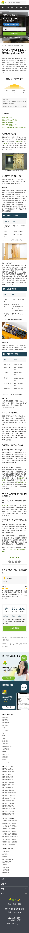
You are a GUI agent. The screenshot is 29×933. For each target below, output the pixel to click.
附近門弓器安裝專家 (8, 771)
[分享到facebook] (10, 562)
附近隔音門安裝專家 (8, 803)
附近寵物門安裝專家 (8, 806)
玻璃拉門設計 (6, 743)
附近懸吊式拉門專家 (8, 785)
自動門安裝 (5, 749)
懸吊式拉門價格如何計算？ (9, 120)
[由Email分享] (13, 562)
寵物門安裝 (5, 754)
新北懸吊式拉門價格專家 (9, 823)
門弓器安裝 (5, 722)
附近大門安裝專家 (7, 779)
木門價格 (5, 854)
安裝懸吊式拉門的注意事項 (9, 125)
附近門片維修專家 (7, 774)
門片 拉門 (15, 644)
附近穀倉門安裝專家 (8, 811)
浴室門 (4, 733)
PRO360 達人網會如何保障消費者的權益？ (14, 127)
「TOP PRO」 (6, 505)
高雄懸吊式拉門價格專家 (9, 831)
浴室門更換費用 (6, 862)
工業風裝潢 (19, 141)
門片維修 (5, 725)
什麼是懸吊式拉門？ (7, 117)
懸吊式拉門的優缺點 (7, 122)
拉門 (16, 637)
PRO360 (4, 45)
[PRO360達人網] (9, 905)
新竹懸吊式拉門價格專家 (9, 839)
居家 (10, 644)
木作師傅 (18, 482)
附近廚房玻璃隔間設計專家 (10, 793)
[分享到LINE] (19, 562)
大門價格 (5, 856)
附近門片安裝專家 (7, 769)
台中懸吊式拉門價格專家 (9, 826)
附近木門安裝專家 (7, 777)
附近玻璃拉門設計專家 (8, 798)
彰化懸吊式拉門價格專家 (9, 844)
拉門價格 (5, 864)
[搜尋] (9, 2)
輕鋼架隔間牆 (22, 478)
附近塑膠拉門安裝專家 (8, 808)
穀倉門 (6, 143)
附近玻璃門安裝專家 (8, 790)
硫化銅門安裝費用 (7, 859)
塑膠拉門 (5, 757)
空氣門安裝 (5, 762)
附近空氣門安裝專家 (8, 814)
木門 (3, 728)
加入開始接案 (17, 37)
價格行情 (10, 45)
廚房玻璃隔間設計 (7, 746)
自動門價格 (5, 870)
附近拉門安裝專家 (7, 787)
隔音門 (4, 751)
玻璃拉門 (5, 741)
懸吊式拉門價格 (18, 45)
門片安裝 (11, 637)
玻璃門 (4, 738)
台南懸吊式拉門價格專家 (9, 834)
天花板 (3, 480)
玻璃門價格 (5, 867)
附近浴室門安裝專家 (8, 782)
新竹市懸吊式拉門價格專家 (10, 836)
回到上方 (14, 557)
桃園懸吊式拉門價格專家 (9, 828)
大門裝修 (5, 730)
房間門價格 (5, 851)
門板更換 (5, 717)
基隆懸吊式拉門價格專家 (9, 842)
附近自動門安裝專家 (8, 800)
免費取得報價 (14, 33)
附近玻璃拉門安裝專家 (8, 795)
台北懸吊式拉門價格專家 (9, 820)
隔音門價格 (5, 872)
